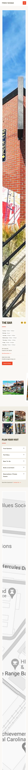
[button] (24, 3)
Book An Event (7, 363)
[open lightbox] (13, 388)
